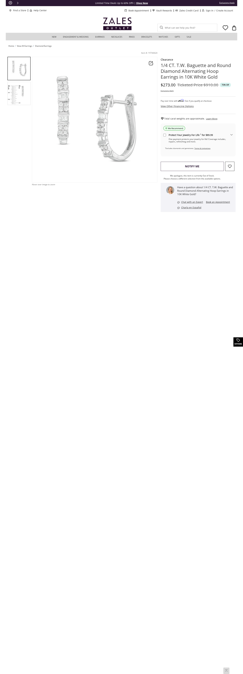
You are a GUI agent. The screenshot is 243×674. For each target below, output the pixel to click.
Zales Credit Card (189, 10)
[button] (17, 3)
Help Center (40, 10)
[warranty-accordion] (231, 135)
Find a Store (19, 10)
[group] (19, 68)
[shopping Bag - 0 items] (234, 28)
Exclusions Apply (167, 91)
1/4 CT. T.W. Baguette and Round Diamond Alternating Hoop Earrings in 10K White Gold (196, 71)
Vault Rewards (164, 10)
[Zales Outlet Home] (117, 23)
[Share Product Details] (150, 63)
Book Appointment (138, 10)
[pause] (10, 3)
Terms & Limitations (202, 148)
